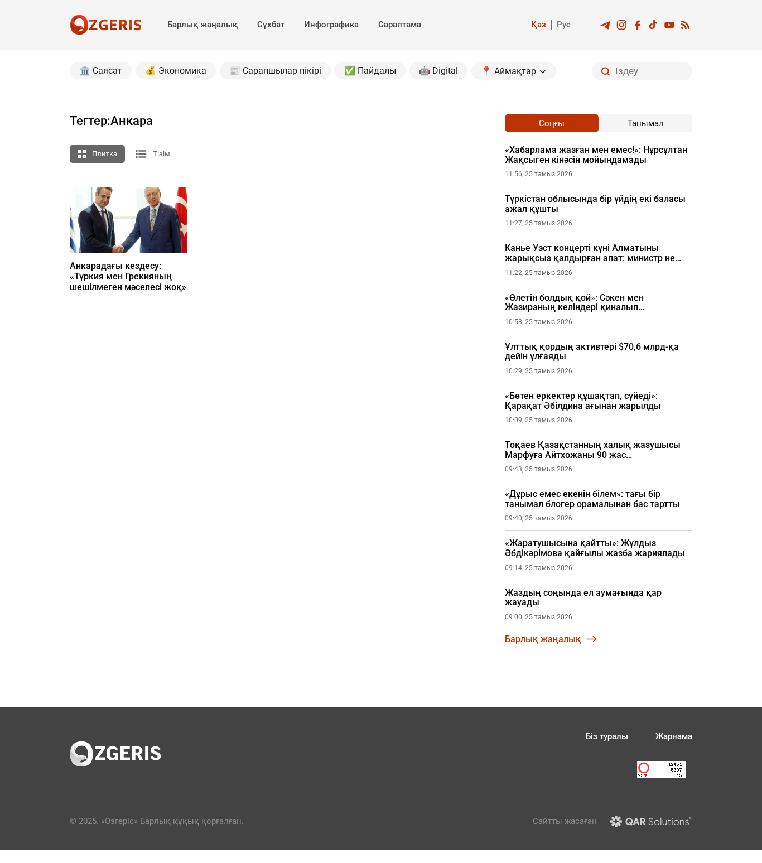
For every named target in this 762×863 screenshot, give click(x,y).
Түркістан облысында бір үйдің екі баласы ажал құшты (595, 204)
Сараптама (399, 25)
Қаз (538, 25)
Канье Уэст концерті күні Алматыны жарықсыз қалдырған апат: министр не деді (590, 253)
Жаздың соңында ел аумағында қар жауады (583, 598)
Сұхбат (270, 25)
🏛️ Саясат (100, 70)
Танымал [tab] (646, 123)
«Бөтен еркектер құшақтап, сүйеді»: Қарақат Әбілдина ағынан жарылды (583, 401)
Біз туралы (607, 736)
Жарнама (673, 736)
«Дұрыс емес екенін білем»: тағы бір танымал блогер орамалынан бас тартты (592, 499)
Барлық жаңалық (202, 25)
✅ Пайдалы (370, 70)
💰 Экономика (175, 70)
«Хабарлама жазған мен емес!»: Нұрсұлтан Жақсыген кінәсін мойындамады (596, 155)
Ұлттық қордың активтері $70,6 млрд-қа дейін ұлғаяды (592, 351)
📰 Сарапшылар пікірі (275, 70)
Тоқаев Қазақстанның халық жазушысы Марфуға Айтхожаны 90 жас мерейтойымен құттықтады (593, 450)
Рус (564, 25)
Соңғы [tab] (552, 123)
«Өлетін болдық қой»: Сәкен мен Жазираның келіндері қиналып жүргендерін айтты (574, 302)
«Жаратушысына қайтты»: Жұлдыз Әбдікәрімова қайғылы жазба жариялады (595, 548)
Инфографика (331, 25)
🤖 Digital (438, 70)
